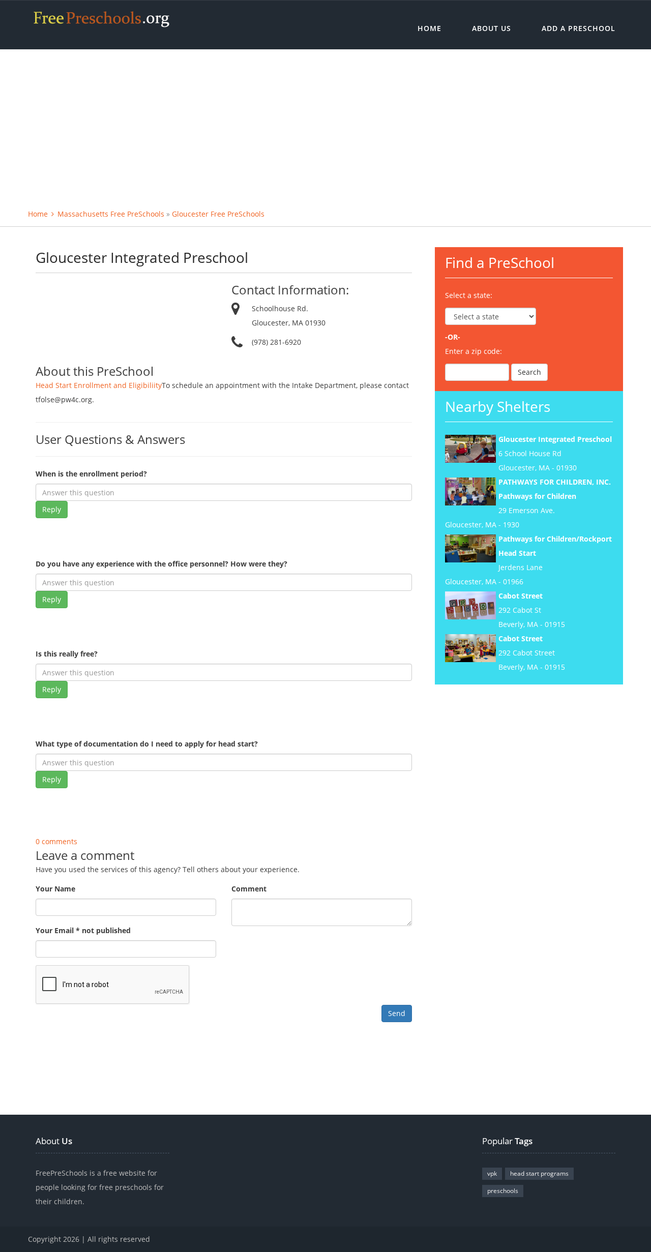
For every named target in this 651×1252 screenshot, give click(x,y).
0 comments (56, 841)
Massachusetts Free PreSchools (110, 214)
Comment (249, 888)
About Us (491, 28)
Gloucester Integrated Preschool (555, 439)
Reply (51, 509)
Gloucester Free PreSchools (218, 214)
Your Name (55, 888)
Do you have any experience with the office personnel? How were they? (161, 564)
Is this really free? (67, 654)
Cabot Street (520, 596)
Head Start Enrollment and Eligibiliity (99, 385)
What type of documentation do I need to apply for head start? (147, 744)
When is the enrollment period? (91, 474)
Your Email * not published (83, 930)
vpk (492, 1173)
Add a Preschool (578, 28)
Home (429, 28)
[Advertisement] (325, 125)
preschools (502, 1190)
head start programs (539, 1173)
